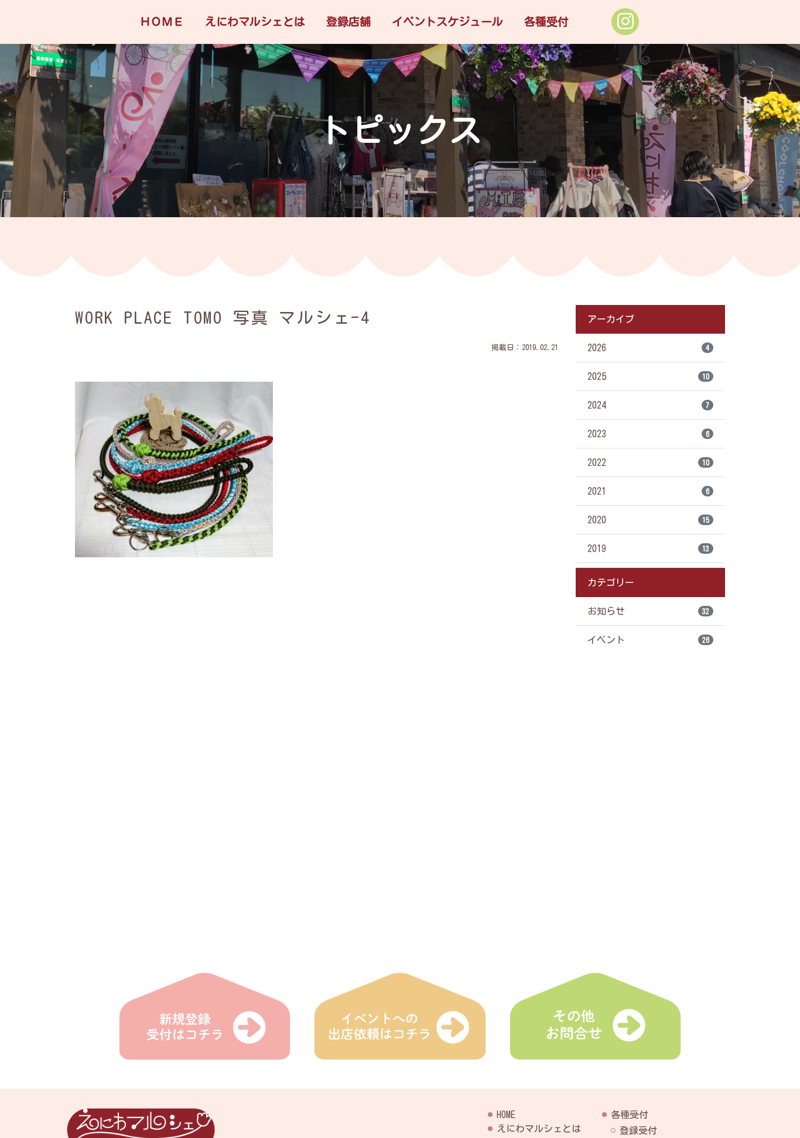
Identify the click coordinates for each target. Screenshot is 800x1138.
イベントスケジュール (447, 21)
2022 (648, 462)
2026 (648, 347)
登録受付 (638, 1130)
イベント (648, 640)
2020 (648, 520)
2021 (648, 491)
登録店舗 (348, 21)
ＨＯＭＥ (161, 21)
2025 (648, 376)
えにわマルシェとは (255, 21)
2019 (648, 548)
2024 (648, 405)
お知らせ (648, 611)
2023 (648, 433)
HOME (506, 1114)
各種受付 (546, 21)
